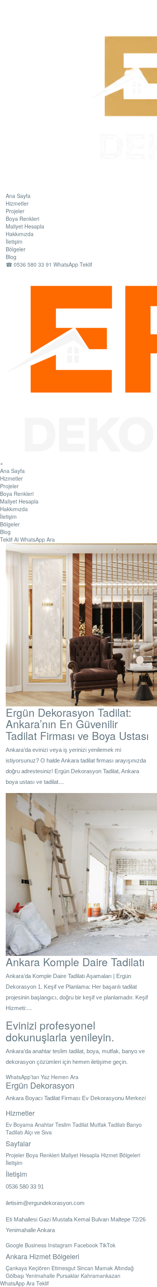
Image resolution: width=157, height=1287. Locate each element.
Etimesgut (63, 1268)
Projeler (15, 211)
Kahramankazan (100, 1275)
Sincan (85, 1268)
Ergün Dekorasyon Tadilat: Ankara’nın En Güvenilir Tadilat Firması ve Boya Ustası (77, 724)
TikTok (107, 1245)
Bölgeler (16, 249)
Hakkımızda (20, 234)
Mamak (104, 1268)
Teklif (42, 1283)
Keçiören (39, 1268)
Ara (50, 539)
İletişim (14, 241)
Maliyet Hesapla (25, 226)
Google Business (26, 1245)
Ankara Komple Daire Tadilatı (75, 961)
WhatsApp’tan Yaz (28, 1077)
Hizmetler (17, 203)
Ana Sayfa (18, 195)
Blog (11, 257)
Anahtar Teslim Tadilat (61, 1124)
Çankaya (16, 1268)
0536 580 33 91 (29, 264)
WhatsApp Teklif (72, 264)
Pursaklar (67, 1275)
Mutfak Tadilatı (107, 1124)
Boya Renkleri (22, 218)
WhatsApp (32, 539)
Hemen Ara (64, 1077)
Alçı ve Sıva (38, 1132)
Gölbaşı (15, 1275)
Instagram (60, 1245)
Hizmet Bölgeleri (120, 1155)
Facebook (86, 1245)
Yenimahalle (40, 1275)
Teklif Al (9, 539)
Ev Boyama (19, 1124)
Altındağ (124, 1268)
